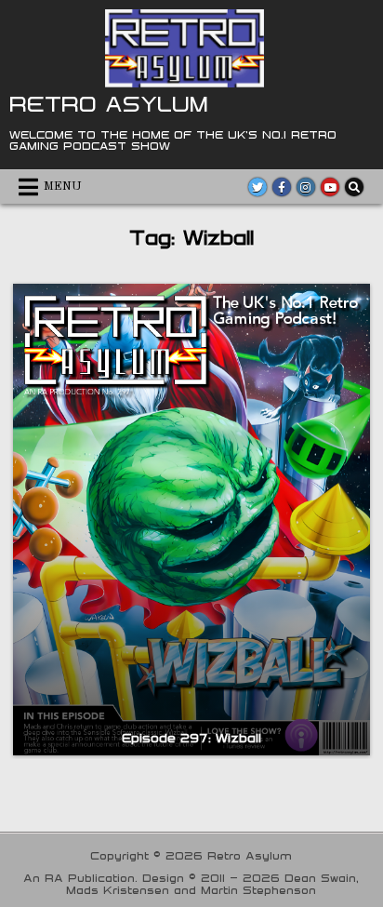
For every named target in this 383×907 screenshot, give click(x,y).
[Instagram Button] (306, 187)
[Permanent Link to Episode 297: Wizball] (191, 519)
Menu (63, 186)
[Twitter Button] (257, 187)
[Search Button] (354, 187)
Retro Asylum (108, 103)
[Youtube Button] (330, 187)
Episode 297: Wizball (191, 737)
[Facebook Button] (281, 187)
